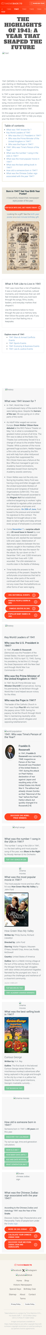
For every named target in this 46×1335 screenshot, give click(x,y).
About (22, 1294)
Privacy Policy (15, 1304)
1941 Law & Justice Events (21, 349)
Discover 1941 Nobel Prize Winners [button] (20, 817)
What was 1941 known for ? (18, 129)
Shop (26, 1280)
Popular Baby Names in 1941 (19, 615)
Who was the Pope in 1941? (20, 144)
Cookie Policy (29, 1304)
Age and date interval (16, 1160)
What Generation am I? (16, 1164)
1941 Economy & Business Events (24, 346)
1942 (24, 9)
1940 (9, 9)
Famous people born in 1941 (19, 602)
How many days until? (16, 1155)
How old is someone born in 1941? (21, 170)
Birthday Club (30, 1289)
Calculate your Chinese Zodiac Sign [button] (19, 1236)
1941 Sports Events (17, 343)
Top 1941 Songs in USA (16, 860)
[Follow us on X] (23, 1270)
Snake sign (13, 1223)
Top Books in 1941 (14, 1088)
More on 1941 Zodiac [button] (17, 1229)
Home (19, 1280)
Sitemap (12, 1294)
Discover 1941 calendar (17, 1137)
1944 (39, 9)
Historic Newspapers (22, 1285)
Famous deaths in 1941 (19, 609)
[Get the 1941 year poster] (23, 245)
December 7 (18, 529)
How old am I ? (12, 1150)
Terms (23, 1298)
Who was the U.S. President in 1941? (24, 135)
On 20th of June (28, 509)
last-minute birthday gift (28, 217)
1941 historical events (19, 595)
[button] (23, 208)
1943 (31, 9)
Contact (32, 1294)
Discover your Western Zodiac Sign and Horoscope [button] (19, 1244)
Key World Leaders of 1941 (18, 132)
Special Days (15, 1289)
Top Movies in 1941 (14, 988)
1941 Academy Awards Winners (20, 993)
